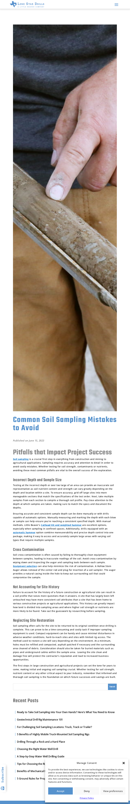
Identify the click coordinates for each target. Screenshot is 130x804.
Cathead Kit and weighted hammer (61, 525)
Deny (87, 791)
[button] (123, 763)
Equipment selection (25, 566)
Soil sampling (21, 459)
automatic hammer (24, 532)
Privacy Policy (87, 798)
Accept (60, 791)
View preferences (113, 791)
